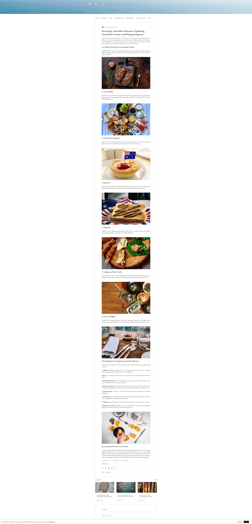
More (149, 18)
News (110, 18)
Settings (240, 522)
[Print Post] (115, 468)
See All (155, 479)
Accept (246, 522)
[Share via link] (112, 468)
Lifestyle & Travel (119, 18)
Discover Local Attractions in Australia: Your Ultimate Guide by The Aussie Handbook (125, 495)
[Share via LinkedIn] (108, 468)
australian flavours (115, 460)
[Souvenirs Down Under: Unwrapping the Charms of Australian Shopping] (147, 487)
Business (104, 18)
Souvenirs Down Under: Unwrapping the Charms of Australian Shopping (145, 495)
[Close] (250, 522)
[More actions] (149, 27)
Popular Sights (130, 18)
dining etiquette (124, 460)
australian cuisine (106, 460)
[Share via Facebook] (102, 468)
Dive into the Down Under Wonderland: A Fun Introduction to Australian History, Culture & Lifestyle (104, 495)
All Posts (97, 18)
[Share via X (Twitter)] (105, 468)
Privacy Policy (52, 522)
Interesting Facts (140, 18)
